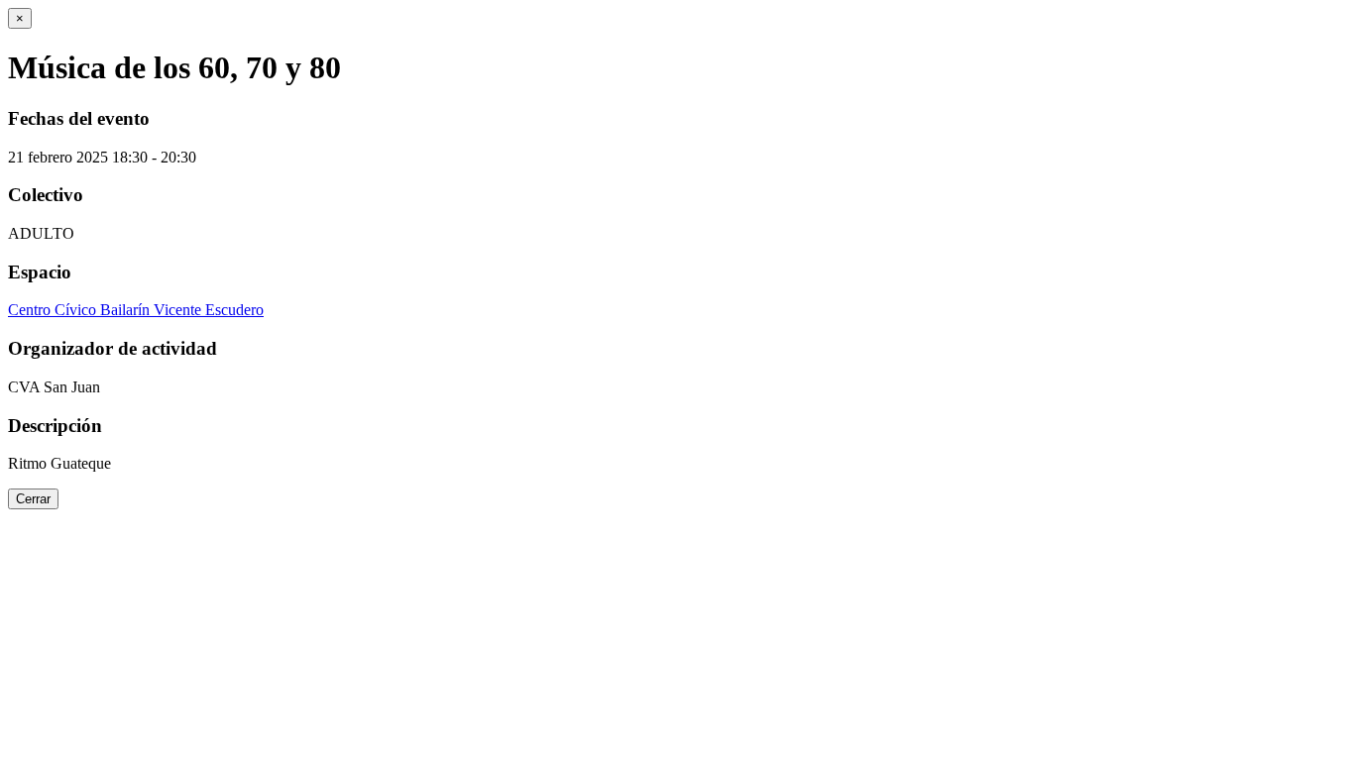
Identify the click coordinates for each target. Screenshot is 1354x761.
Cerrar (33, 498)
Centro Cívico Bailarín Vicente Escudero (136, 309)
